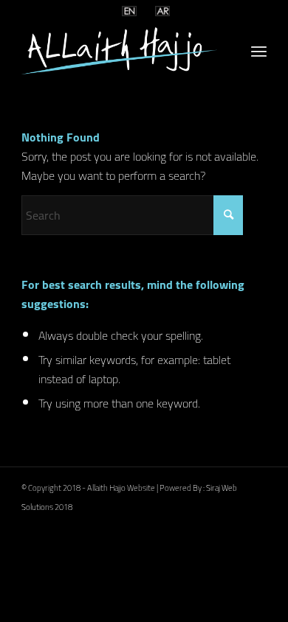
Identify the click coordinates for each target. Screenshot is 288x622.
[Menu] (259, 51)
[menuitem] (259, 51)
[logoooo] (119, 50)
